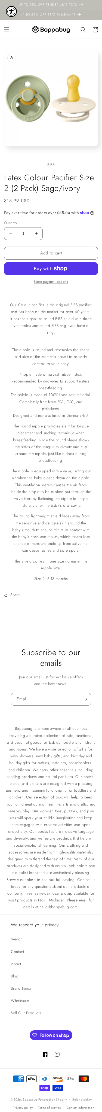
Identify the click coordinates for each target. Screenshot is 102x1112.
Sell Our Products (26, 1013)
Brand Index (21, 988)
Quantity (10, 222)
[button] (7, 30)
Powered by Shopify (52, 1099)
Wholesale (20, 1000)
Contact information (80, 1107)
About (16, 964)
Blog (14, 976)
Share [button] (15, 594)
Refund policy (82, 1099)
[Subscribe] (85, 699)
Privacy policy (23, 1107)
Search (17, 939)
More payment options (51, 281)
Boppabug (30, 1099)
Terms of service (49, 1107)
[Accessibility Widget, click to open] (11, 11)
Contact (17, 951)
